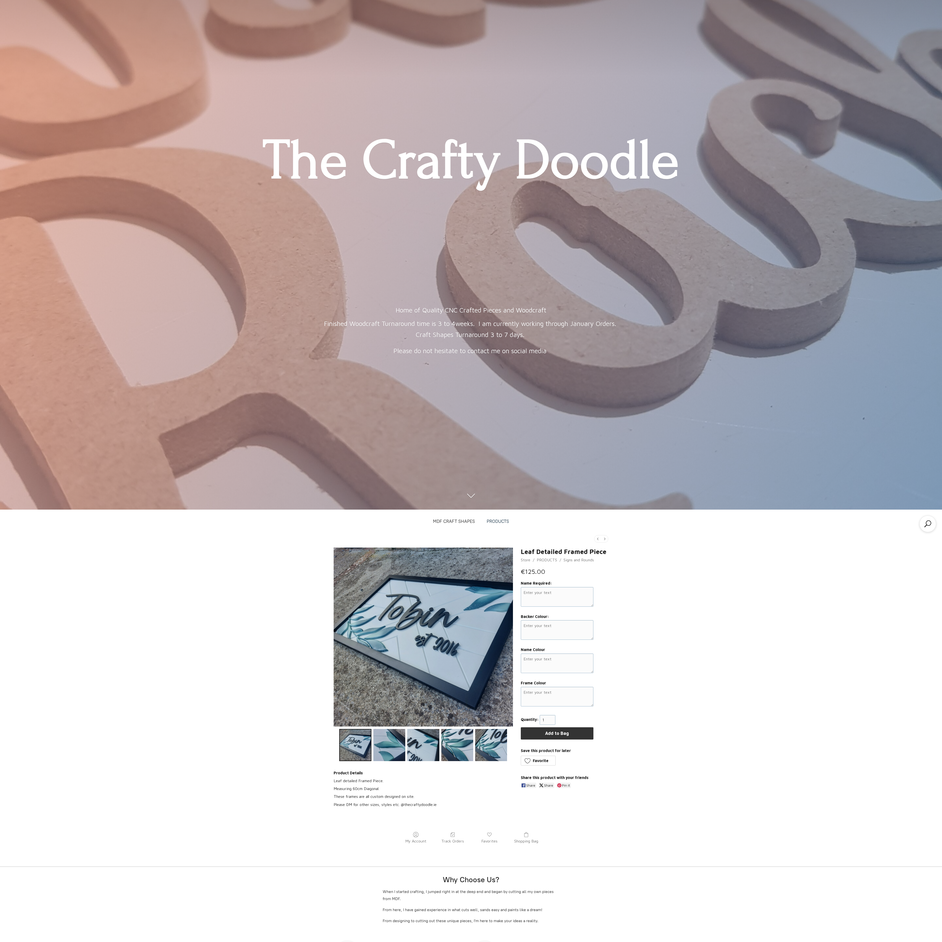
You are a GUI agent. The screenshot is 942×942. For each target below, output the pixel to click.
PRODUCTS (498, 521)
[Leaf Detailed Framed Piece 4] (491, 745)
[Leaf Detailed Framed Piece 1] (389, 745)
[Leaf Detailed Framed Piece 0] (355, 745)
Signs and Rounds (578, 560)
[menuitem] (597, 538)
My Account (415, 841)
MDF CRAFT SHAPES (454, 521)
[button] (538, 761)
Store (525, 560)
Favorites (489, 841)
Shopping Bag (526, 841)
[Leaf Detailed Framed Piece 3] (457, 745)
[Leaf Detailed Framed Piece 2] (423, 745)
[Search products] (927, 523)
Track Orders (452, 841)
